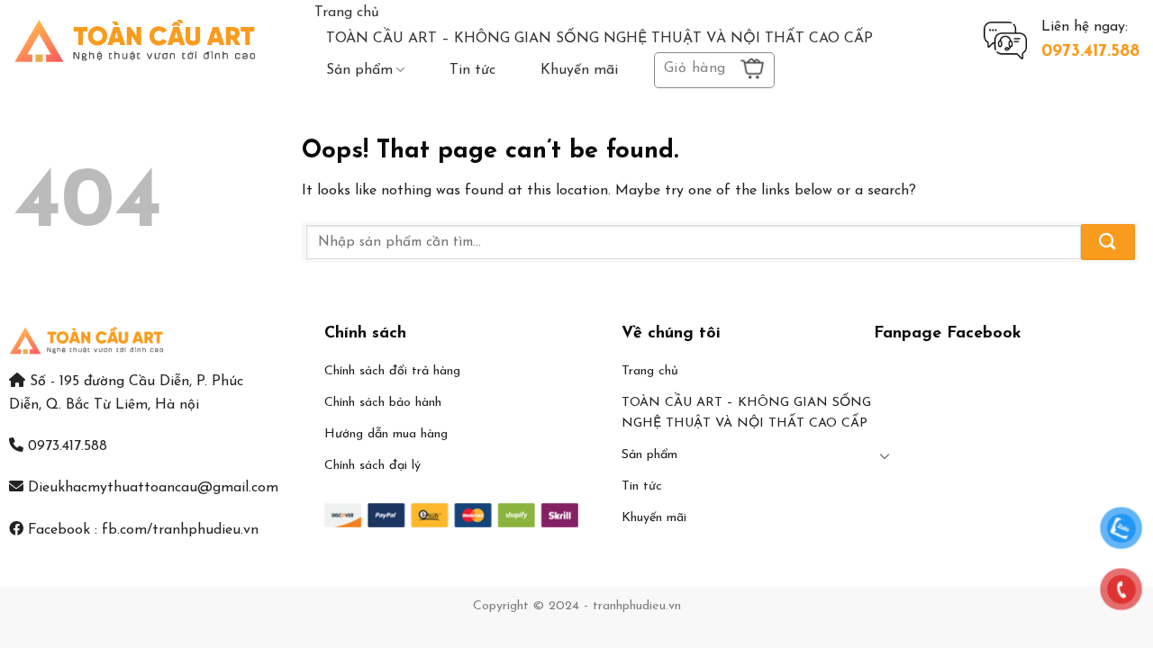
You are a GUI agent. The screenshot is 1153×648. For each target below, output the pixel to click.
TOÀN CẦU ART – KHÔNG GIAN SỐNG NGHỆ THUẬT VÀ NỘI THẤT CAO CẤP (599, 39)
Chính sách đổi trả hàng (392, 371)
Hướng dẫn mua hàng (386, 434)
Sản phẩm (359, 70)
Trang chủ (346, 12)
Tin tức (472, 70)
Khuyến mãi (579, 70)
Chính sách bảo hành (382, 403)
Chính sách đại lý (372, 465)
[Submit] (1108, 241)
